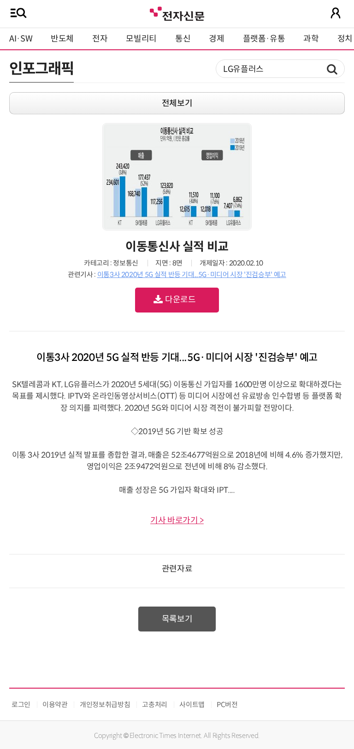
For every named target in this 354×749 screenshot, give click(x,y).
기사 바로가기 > (177, 520)
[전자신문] (177, 12)
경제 (216, 39)
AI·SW (20, 39)
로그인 (21, 704)
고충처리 (154, 704)
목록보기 (177, 619)
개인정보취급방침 (105, 704)
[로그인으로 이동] (335, 13)
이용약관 (55, 704)
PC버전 (227, 704)
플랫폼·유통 (264, 39)
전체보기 (177, 103)
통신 (182, 39)
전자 (99, 39)
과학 (311, 39)
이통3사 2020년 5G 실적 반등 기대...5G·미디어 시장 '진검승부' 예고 (191, 274)
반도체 (62, 39)
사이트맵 (192, 704)
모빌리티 (141, 39)
